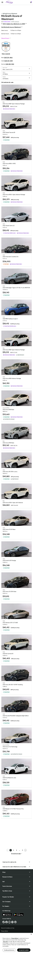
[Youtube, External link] (9, 922)
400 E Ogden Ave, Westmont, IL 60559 (14, 24)
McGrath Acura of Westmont (10, 13)
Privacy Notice (4, 931)
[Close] (31, 934)
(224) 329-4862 (8, 57)
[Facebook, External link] (6, 922)
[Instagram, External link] (12, 922)
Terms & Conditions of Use (7, 928)
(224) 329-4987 (8, 61)
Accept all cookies (24, 950)
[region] (16, 944)
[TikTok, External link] (3, 922)
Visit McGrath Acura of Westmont (11, 27)
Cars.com (5, 941)
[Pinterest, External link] (15, 922)
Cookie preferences (9, 950)
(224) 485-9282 (10, 64)
